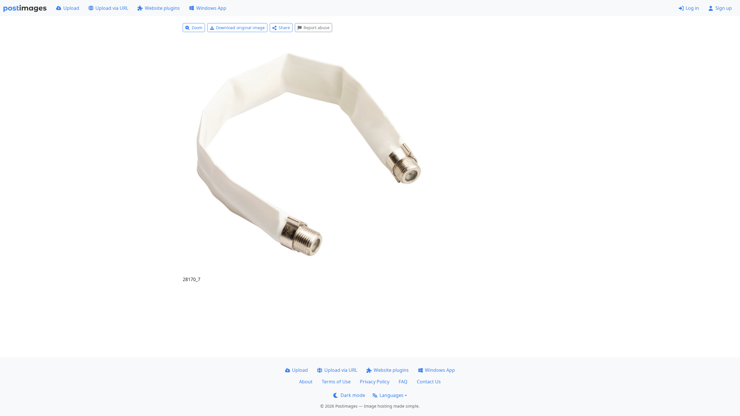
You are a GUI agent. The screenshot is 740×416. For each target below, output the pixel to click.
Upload (71, 8)
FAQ (403, 381)
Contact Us (429, 381)
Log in (692, 8)
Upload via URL (111, 8)
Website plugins (162, 8)
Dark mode (353, 395)
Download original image (240, 27)
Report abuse (317, 27)
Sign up (723, 8)
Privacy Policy (374, 381)
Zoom (197, 27)
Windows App (211, 8)
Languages (392, 395)
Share (284, 27)
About (305, 381)
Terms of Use (336, 381)
